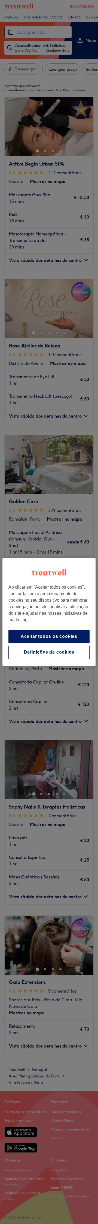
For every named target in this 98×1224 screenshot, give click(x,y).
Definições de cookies (49, 652)
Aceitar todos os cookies (49, 636)
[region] (49, 612)
